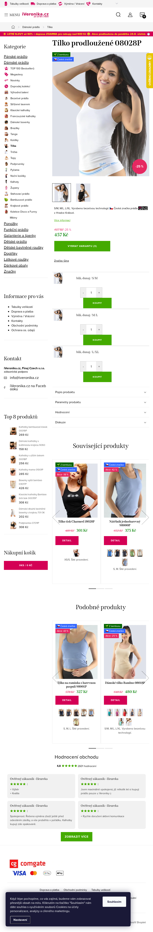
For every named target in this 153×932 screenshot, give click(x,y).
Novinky (15, 80)
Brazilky (14, 128)
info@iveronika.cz (24, 377)
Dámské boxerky (20, 122)
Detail (67, 540)
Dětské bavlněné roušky (23, 247)
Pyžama (14, 170)
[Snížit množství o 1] (83, 293)
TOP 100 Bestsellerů (22, 68)
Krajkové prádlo (19, 206)
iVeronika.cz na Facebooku (28, 387)
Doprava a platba (46, 4)
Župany (14, 188)
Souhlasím (114, 902)
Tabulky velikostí (19, 4)
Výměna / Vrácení (74, 4)
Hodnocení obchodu (76, 756)
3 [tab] (109, 748)
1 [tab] (92, 748)
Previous (56, 517)
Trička (13, 152)
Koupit (97, 303)
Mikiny (13, 217)
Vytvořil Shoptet (136, 922)
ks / (25, 565)
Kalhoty (14, 182)
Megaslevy (16, 74)
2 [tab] (100, 748)
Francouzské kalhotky (23, 116)
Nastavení (20, 920)
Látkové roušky (16, 259)
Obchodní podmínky (24, 325)
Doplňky (10, 253)
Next (145, 517)
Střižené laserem (20, 104)
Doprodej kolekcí (20, 86)
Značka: (61, 261)
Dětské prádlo (15, 241)
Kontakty (97, 4)
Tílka (13, 146)
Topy (13, 158)
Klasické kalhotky (20, 110)
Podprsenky (17, 164)
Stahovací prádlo (19, 194)
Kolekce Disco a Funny (23, 212)
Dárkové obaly (16, 265)
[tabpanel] (76, 521)
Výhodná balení (19, 92)
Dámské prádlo (16, 62)
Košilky (14, 140)
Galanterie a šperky (20, 235)
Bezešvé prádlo (19, 98)
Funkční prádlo (16, 229)
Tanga (13, 134)
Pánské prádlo (15, 56)
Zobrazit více (76, 836)
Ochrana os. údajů (23, 330)
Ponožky (11, 223)
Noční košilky (18, 176)
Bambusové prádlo (21, 200)
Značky (10, 271)
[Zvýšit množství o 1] (99, 293)
